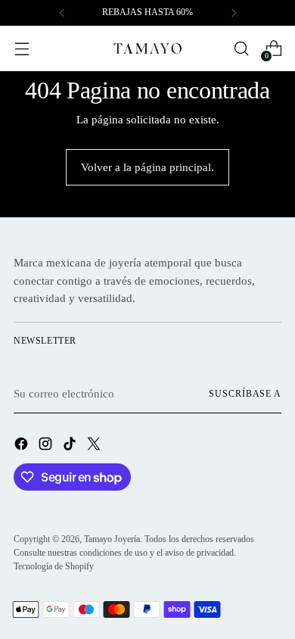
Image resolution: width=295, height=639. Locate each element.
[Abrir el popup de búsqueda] (240, 48)
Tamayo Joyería (112, 539)
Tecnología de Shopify (54, 566)
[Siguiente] (233, 13)
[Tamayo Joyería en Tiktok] (71, 446)
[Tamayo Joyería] (147, 48)
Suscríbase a (245, 393)
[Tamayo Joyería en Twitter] (95, 446)
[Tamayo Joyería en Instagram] (47, 446)
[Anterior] (62, 13)
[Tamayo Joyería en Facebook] (23, 446)
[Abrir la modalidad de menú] (21, 48)
